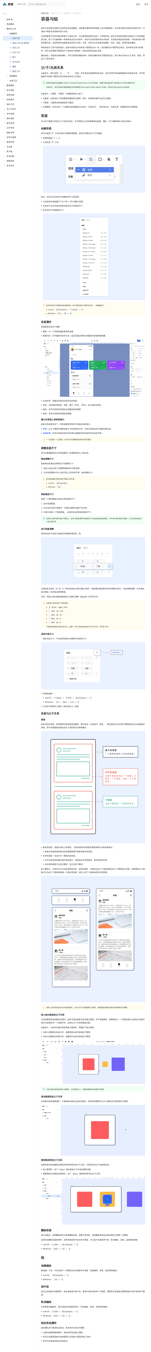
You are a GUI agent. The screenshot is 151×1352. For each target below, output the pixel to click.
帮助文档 (45, 13)
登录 (146, 4)
